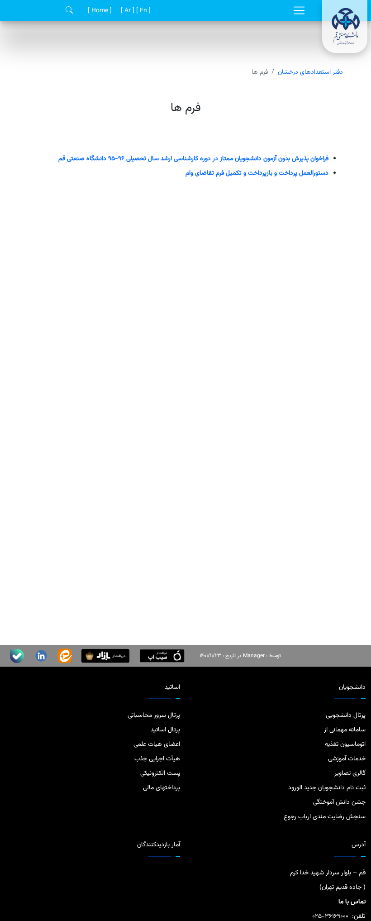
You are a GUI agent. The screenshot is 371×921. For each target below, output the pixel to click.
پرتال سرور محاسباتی (154, 716)
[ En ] (142, 11)
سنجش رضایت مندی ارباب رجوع (325, 817)
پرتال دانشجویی (346, 716)
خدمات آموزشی (347, 759)
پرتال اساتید (165, 730)
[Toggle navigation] (299, 10)
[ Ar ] (126, 11)
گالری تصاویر (350, 773)
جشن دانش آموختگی (339, 802)
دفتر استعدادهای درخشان (310, 72)
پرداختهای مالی (161, 788)
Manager (254, 655)
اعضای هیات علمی (156, 744)
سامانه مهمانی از (345, 730)
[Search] (69, 11)
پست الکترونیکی (160, 773)
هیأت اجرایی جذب (157, 759)
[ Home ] (99, 11)
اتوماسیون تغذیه (345, 744)
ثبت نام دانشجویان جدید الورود (327, 788)
